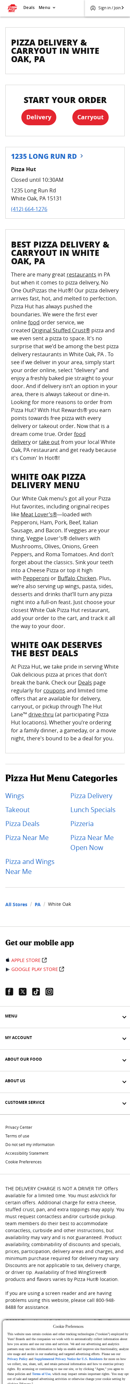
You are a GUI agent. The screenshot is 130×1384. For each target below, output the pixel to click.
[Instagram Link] (52, 992)
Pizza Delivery (91, 795)
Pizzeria (82, 823)
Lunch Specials (93, 809)
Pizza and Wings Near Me (30, 866)
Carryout (90, 117)
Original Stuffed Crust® (61, 330)
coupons (54, 690)
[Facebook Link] (12, 992)
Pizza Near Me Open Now (92, 842)
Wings (14, 795)
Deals (29, 7)
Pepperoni (36, 578)
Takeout (17, 809)
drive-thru (41, 714)
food (34, 322)
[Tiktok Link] (38, 992)
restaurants (81, 274)
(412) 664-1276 (29, 209)
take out (49, 442)
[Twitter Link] (25, 992)
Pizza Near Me (27, 837)
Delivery (38, 117)
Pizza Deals (22, 823)
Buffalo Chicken (77, 578)
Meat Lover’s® (39, 514)
